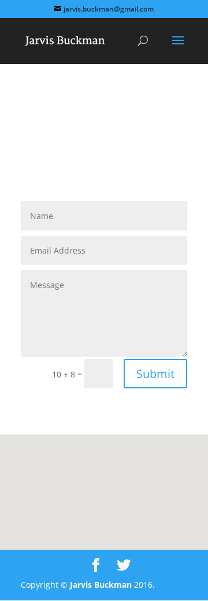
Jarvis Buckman (101, 584)
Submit (155, 373)
